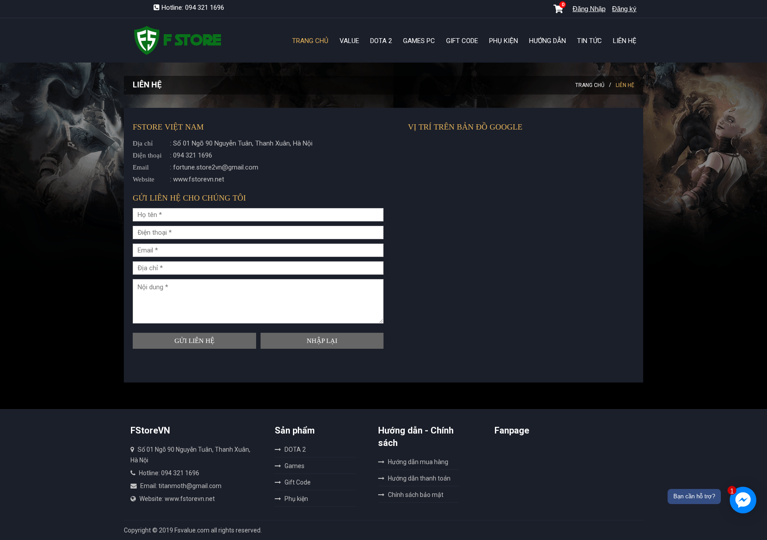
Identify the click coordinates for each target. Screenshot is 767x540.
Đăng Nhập (589, 8)
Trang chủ (590, 85)
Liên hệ (625, 85)
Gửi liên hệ (194, 340)
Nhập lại (322, 340)
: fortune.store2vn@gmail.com (195, 167)
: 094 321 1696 (172, 155)
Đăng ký (624, 8)
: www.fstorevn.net (178, 179)
